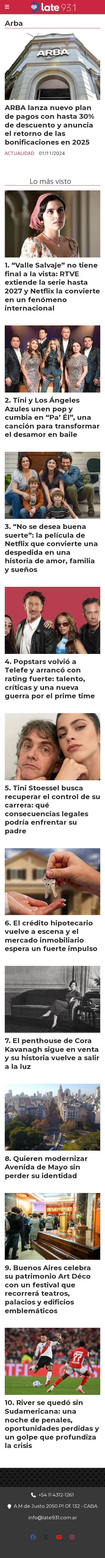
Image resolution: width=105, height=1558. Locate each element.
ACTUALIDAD (19, 153)
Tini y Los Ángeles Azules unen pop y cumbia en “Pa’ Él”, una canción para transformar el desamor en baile (52, 417)
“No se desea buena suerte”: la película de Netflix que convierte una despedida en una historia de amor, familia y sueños (51, 548)
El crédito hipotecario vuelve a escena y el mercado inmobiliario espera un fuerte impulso (51, 936)
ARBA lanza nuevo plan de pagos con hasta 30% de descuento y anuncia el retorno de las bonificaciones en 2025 (49, 124)
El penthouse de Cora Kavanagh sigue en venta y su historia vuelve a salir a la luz (52, 1053)
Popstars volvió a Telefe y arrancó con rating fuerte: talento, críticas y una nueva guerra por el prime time (50, 678)
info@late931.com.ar (52, 1517)
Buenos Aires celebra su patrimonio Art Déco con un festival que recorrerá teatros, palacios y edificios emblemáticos (48, 1289)
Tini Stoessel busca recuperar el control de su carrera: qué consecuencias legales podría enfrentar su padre (52, 809)
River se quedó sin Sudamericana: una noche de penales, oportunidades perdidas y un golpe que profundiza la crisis (52, 1424)
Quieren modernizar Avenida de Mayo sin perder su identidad (46, 1167)
